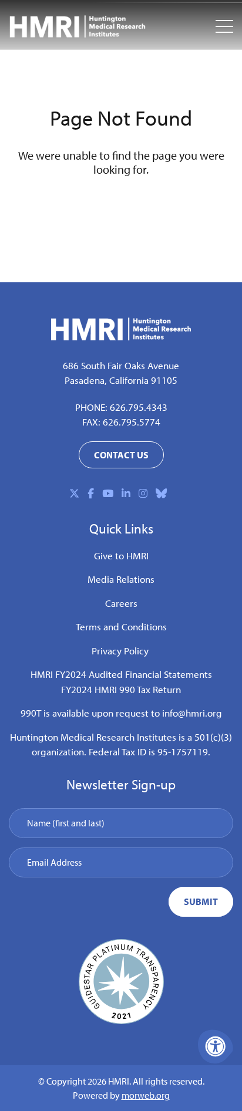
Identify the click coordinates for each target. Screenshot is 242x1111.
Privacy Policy (120, 650)
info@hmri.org (192, 713)
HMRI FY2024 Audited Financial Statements (121, 674)
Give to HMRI (121, 555)
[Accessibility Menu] (215, 1046)
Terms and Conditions (121, 626)
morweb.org (146, 1095)
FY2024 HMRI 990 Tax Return (121, 689)
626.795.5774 (131, 422)
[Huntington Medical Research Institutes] (77, 26)
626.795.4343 (138, 407)
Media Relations (121, 579)
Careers (121, 603)
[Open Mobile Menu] (224, 26)
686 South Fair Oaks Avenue (121, 365)
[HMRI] (121, 336)
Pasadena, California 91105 (121, 380)
